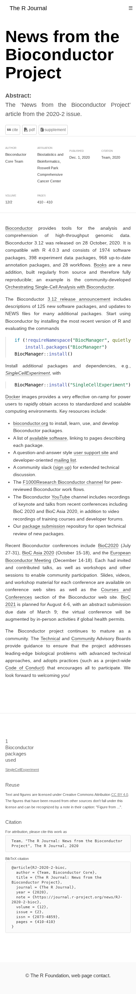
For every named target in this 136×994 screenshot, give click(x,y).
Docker (12, 396)
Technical (50, 638)
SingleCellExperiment (22, 770)
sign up (62, 467)
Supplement (55, 129)
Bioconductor (19, 228)
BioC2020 (108, 545)
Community (83, 638)
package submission (43, 526)
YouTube (60, 496)
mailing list (65, 459)
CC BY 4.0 (119, 795)
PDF (31, 129)
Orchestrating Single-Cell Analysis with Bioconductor (59, 286)
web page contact (90, 975)
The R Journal (28, 8)
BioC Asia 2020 (38, 552)
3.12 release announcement (79, 298)
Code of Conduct (24, 667)
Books (100, 264)
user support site (91, 452)
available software (48, 437)
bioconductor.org (30, 423)
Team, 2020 (110, 157)
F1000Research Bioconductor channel (63, 481)
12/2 (8, 202)
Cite (14, 129)
